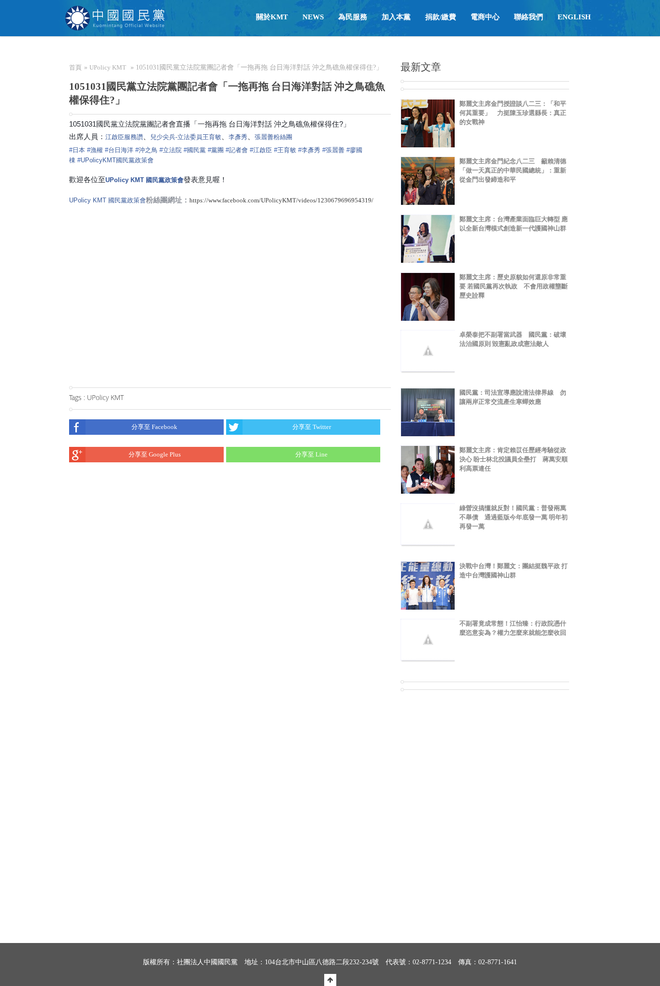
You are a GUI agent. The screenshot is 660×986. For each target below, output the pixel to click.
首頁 (75, 67)
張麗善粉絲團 (273, 137)
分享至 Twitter (311, 426)
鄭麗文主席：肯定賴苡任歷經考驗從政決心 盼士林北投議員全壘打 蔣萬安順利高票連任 (513, 459)
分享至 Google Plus (155, 454)
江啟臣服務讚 (124, 137)
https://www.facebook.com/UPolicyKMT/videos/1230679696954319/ (281, 200)
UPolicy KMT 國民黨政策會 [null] (144, 180)
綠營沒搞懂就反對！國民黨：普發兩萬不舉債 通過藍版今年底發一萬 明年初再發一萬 (513, 517)
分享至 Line (311, 454)
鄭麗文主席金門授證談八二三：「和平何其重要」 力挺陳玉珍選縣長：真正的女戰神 (512, 113)
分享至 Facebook (154, 426)
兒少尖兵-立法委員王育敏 (185, 137)
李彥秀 (238, 137)
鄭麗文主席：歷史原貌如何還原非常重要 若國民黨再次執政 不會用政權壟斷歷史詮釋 (513, 286)
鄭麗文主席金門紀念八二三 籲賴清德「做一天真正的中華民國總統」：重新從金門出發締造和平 (512, 170)
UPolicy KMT (107, 67)
